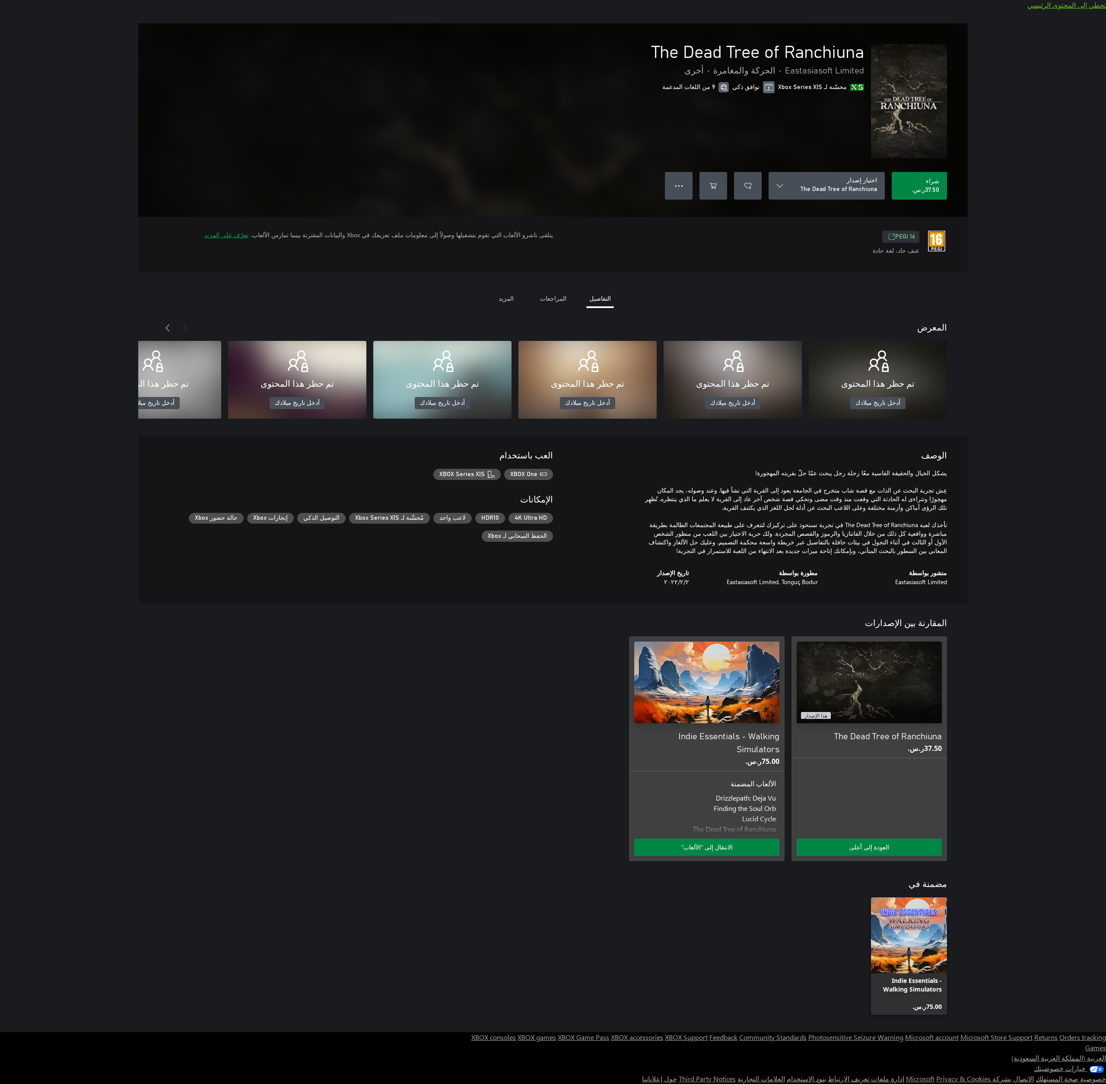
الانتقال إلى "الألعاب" (707, 847)
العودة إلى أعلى (869, 847)
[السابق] (185, 328)
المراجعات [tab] (553, 298)
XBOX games (537, 1037)
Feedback (723, 1037)
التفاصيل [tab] (600, 298)
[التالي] (167, 328)
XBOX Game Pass (583, 1037)
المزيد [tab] (506, 298)
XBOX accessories (637, 1037)
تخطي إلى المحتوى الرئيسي (1066, 5)
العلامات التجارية (761, 1078)
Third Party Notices (707, 1078)
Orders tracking (1082, 1037)
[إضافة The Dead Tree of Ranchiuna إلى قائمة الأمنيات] (748, 186)
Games (1095, 1047)
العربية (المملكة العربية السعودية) (1058, 1057)
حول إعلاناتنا (659, 1078)
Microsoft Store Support (996, 1037)
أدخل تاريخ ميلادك (877, 403)
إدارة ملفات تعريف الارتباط (866, 1078)
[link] (909, 956)
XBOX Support (686, 1037)
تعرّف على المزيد (226, 235)
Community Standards (773, 1037)
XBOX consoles (493, 1037)
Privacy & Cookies (963, 1078)
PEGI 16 (905, 237)
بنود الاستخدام (806, 1078)
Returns (1046, 1037)
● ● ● (679, 185)
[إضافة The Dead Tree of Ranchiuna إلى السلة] (713, 186)
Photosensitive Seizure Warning (855, 1037)
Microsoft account (932, 1037)
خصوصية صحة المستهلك (1071, 1078)
